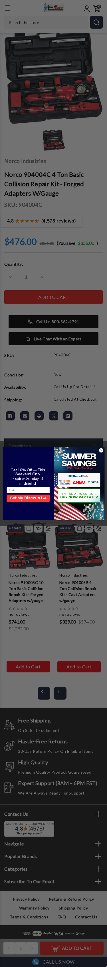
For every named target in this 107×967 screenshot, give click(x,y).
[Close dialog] (101, 450)
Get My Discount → (28, 498)
